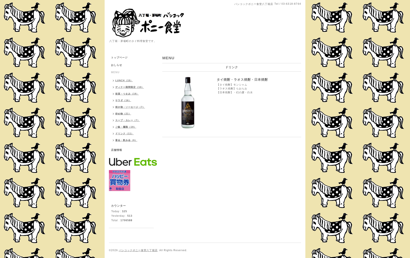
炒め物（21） (123, 113)
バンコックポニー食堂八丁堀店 (138, 250)
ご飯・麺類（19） (125, 127)
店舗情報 (116, 149)
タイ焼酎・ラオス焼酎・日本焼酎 (242, 79)
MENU (115, 72)
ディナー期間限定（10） (129, 87)
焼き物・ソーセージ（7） (130, 107)
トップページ (119, 57)
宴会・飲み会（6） (126, 140)
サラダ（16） (123, 100)
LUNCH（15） (124, 80)
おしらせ (116, 65)
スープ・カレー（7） (127, 120)
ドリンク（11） (124, 133)
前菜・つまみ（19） (127, 93)
